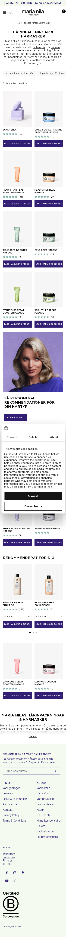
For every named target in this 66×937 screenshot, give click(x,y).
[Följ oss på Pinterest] (23, 873)
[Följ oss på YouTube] (7, 881)
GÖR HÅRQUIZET (15, 418)
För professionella (47, 837)
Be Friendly (43, 815)
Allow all (33, 496)
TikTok (7, 864)
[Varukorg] (61, 12)
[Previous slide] (5, 602)
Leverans (8, 793)
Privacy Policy (11, 815)
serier (53, 44)
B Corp (41, 826)
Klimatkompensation (49, 821)
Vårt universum (46, 799)
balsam (55, 47)
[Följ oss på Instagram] (15, 873)
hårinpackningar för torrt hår (21, 57)
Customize (31, 506)
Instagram (9, 854)
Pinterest (8, 861)
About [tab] (54, 437)
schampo (39, 47)
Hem (18, 23)
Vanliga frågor (11, 788)
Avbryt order (10, 804)
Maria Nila (16, 927)
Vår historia (43, 788)
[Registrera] (55, 771)
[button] (30, 632)
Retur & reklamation (15, 799)
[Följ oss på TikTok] (15, 881)
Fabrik (40, 810)
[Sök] (11, 12)
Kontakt (7, 810)
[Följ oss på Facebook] (7, 873)
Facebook (9, 857)
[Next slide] (60, 602)
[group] (19, 73)
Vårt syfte (42, 793)
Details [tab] (33, 437)
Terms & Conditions (14, 821)
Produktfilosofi (45, 804)
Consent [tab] (12, 437)
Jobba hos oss (46, 831)
